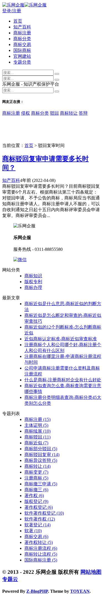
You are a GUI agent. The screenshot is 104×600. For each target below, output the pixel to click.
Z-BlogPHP (37, 591)
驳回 (54, 113)
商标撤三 (36, 489)
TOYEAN (80, 591)
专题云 (10, 579)
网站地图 (91, 572)
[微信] (20, 259)
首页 (17, 21)
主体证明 (36, 425)
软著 (33, 530)
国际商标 (22, 50)
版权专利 (33, 281)
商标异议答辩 (40, 460)
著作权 (34, 495)
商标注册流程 (40, 548)
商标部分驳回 (40, 448)
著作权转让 (38, 542)
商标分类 (22, 38)
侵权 (25, 113)
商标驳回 (37, 437)
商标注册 (22, 32)
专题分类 (22, 62)
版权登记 (36, 501)
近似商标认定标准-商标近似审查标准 (60, 338)
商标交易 (22, 44)
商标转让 (69, 113)
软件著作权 (39, 519)
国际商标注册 (40, 560)
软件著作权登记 (44, 513)
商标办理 (33, 287)
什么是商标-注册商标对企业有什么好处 (62, 379)
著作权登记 (38, 507)
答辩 (83, 113)
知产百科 (22, 27)
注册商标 (36, 478)
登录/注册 (11, 10)
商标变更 (36, 472)
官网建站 (22, 56)
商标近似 (36, 442)
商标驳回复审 (41, 454)
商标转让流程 (40, 554)
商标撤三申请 (40, 483)
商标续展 (37, 431)
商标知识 (33, 275)
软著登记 (37, 524)
